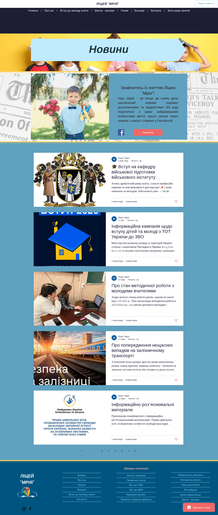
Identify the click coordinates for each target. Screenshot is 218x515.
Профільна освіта (136, 480)
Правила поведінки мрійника (136, 499)
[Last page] (135, 451)
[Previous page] (88, 451)
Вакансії (81, 489)
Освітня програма (136, 475)
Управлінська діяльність (190, 475)
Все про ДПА (136, 490)
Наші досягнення (191, 485)
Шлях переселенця (190, 494)
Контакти (82, 499)
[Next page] (129, 451)
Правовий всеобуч (136, 494)
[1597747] (24, 509)
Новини (82, 485)
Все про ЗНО (136, 485)
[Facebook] (121, 132)
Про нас (82, 480)
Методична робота (191, 480)
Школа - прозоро (190, 499)
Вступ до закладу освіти (82, 494)
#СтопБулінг (190, 490)
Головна (82, 475)
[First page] (82, 451)
